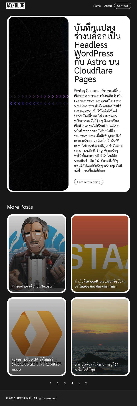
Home (97, 5)
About (108, 5)
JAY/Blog (15, 5)
